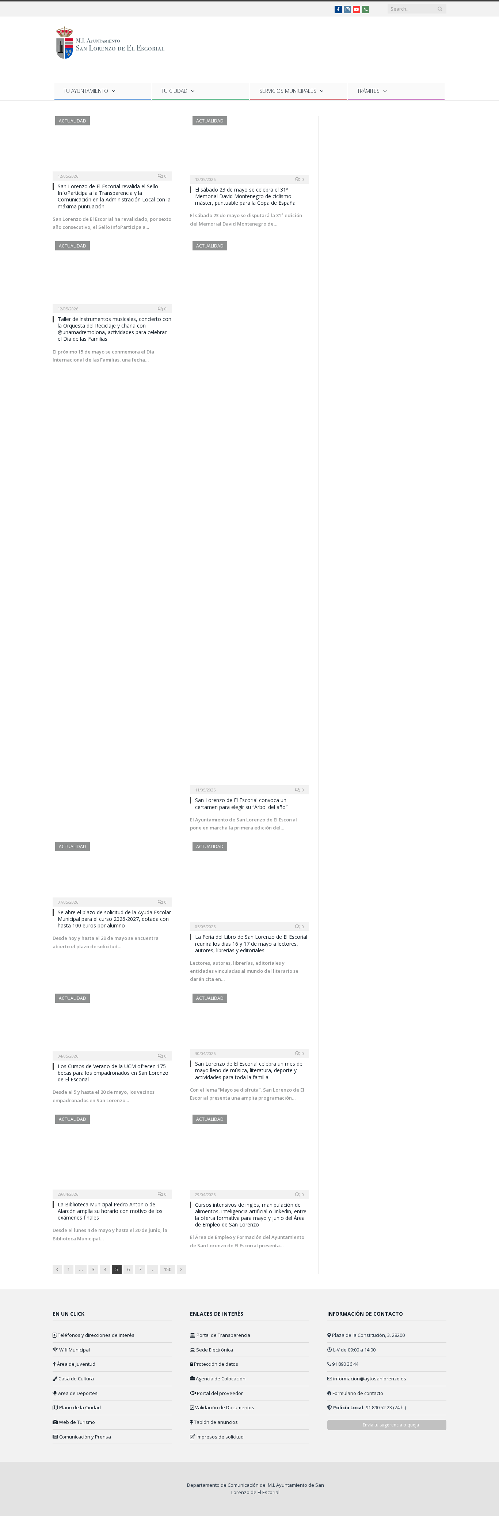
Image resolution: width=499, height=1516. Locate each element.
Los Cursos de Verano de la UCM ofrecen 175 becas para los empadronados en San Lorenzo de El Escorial (113, 1073)
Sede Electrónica (214, 1349)
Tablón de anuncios (215, 1422)
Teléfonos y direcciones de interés (95, 1335)
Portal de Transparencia (222, 1335)
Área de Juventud (75, 1364)
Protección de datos (215, 1364)
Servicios (287, 90)
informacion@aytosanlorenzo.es (369, 1378)
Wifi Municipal (74, 1349)
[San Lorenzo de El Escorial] (114, 41)
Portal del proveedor (219, 1393)
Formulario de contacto (357, 1393)
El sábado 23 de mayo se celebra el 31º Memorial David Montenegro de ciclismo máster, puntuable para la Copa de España (245, 196)
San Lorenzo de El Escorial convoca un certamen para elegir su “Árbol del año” (241, 803)
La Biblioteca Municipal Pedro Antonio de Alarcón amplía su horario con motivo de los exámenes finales (110, 1211)
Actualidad (72, 121)
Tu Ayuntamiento (86, 90)
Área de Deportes (77, 1393)
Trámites (368, 90)
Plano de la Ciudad (79, 1407)
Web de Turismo (76, 1422)
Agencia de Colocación (220, 1378)
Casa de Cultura (75, 1378)
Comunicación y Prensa (84, 1436)
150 (167, 1269)
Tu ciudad (174, 90)
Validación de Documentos (224, 1407)
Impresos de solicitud (219, 1436)
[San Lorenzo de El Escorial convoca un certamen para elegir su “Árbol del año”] (249, 515)
